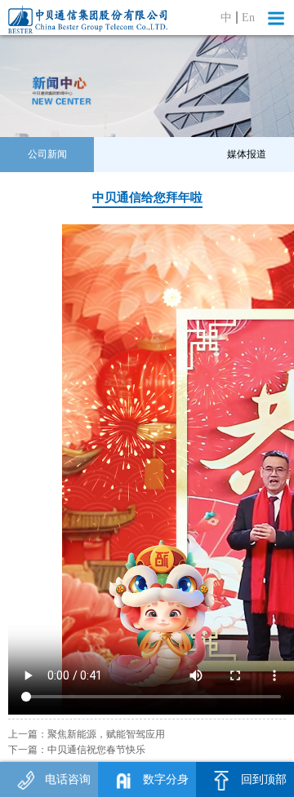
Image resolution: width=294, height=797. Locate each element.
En (248, 17)
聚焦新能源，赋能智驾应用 (106, 734)
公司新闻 (47, 154)
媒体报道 (246, 154)
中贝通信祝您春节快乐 (96, 749)
